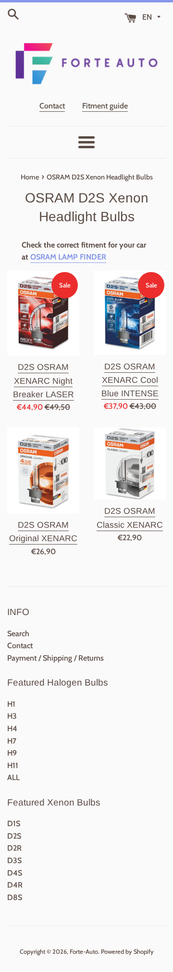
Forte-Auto (84, 951)
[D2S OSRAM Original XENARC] (43, 470)
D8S (14, 897)
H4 (12, 728)
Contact (52, 105)
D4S (14, 872)
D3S (14, 860)
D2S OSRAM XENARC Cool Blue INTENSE (130, 380)
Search (18, 633)
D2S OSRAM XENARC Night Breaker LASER (43, 380)
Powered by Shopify (127, 951)
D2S (14, 836)
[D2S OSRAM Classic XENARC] (130, 463)
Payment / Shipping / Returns (55, 658)
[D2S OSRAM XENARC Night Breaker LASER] (43, 313)
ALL (13, 777)
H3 (12, 716)
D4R (15, 884)
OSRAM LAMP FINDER (68, 256)
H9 (12, 753)
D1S (13, 823)
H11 (12, 765)
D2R (14, 848)
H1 (11, 704)
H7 (11, 741)
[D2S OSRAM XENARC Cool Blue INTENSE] (130, 313)
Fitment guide (105, 105)
